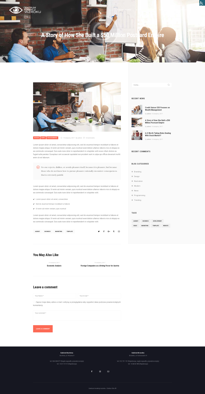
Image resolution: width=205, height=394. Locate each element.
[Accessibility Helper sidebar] (202, 3)
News (43, 137)
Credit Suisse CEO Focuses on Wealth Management (157, 108)
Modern (137, 186)
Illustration (138, 181)
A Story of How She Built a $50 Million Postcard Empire (157, 121)
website (165, 225)
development (157, 221)
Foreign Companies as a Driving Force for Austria (100, 266)
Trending (137, 200)
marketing (58, 231)
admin (149, 114)
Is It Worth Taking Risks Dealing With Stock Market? (158, 134)
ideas (135, 225)
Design (36, 137)
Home (79, 42)
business (47, 231)
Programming (52, 137)
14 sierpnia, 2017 (69, 138)
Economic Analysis (54, 266)
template (70, 231)
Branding (137, 172)
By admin (79, 138)
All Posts (88, 42)
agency (37, 231)
